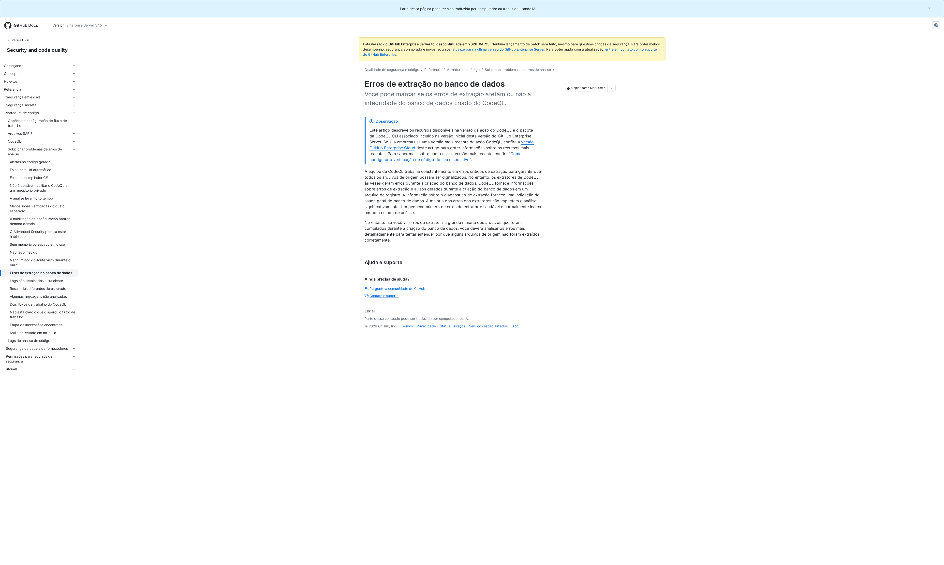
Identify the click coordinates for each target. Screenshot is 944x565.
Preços (459, 326)
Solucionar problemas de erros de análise (518, 69)
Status (445, 326)
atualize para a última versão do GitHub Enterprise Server (498, 49)
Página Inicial (21, 40)
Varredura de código (463, 69)
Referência (433, 69)
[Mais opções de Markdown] (611, 88)
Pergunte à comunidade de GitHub (397, 288)
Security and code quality (37, 50)
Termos (407, 326)
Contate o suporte (383, 296)
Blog (515, 326)
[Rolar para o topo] (933, 554)
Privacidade (426, 326)
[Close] (930, 8)
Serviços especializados (488, 326)
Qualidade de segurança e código (392, 69)
